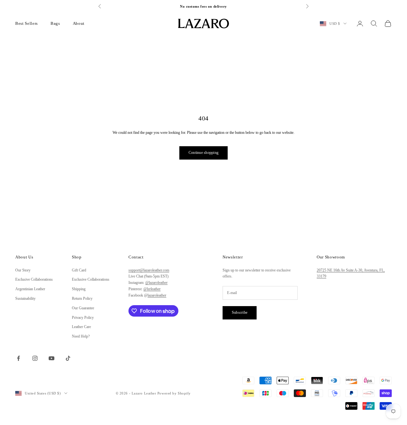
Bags (55, 23)
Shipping (79, 289)
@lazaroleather (156, 282)
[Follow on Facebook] (18, 358)
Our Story (23, 270)
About (79, 23)
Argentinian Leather (30, 289)
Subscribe (239, 312)
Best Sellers (26, 23)
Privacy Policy (83, 317)
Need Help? (81, 336)
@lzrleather (152, 289)
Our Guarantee (83, 308)
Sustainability (25, 298)
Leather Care (81, 327)
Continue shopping (203, 152)
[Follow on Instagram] (35, 358)
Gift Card (79, 270)
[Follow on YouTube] (51, 358)
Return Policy (82, 298)
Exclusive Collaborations (34, 279)
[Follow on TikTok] (68, 358)
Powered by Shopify (174, 393)
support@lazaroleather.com (148, 270)
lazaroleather (157, 295)
